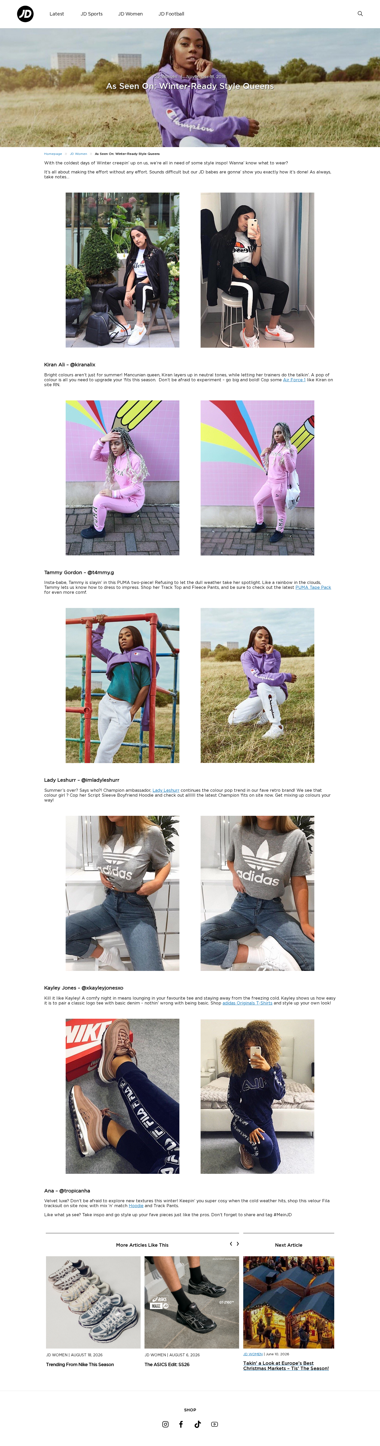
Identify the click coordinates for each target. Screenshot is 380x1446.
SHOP (190, 1409)
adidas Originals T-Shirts (247, 1003)
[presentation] (231, 1243)
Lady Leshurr (166, 790)
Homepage (53, 153)
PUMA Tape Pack (313, 587)
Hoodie (136, 1206)
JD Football (171, 14)
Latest (57, 14)
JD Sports (92, 14)
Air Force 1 (294, 380)
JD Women (130, 14)
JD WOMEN (253, 1354)
